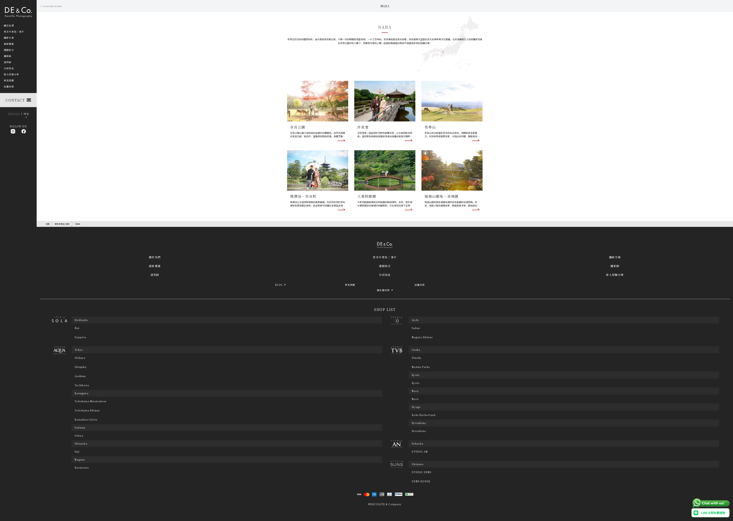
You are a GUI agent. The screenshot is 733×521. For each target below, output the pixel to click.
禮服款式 (385, 266)
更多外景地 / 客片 (62, 223)
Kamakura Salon (86, 419)
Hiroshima (419, 431)
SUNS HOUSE (421, 481)
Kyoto (416, 383)
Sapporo (80, 337)
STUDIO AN (420, 451)
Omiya (79, 435)
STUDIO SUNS (421, 472)
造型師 (154, 275)
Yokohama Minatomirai (90, 401)
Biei (77, 328)
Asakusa (80, 376)
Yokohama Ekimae (87, 410)
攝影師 (614, 266)
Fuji (77, 451)
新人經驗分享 (615, 275)
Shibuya (80, 357)
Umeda (416, 357)
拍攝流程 (9, 86)
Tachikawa (82, 385)
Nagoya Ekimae (422, 337)
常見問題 (9, 80)
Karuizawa (82, 467)
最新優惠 (155, 266)
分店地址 (385, 275)
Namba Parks (421, 366)
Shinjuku (80, 366)
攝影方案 (615, 257)
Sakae (416, 328)
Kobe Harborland (423, 415)
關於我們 (155, 257)
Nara (415, 399)
